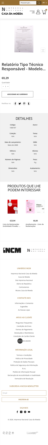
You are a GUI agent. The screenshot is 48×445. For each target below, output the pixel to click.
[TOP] (3, 3)
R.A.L (24, 368)
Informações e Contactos (24, 303)
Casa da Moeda (24, 277)
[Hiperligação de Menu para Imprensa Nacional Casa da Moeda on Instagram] (25, 412)
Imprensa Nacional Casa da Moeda (27, 419)
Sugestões (24, 307)
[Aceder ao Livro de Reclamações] (24, 341)
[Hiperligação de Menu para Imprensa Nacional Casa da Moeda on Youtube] (29, 412)
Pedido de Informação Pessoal (24, 372)
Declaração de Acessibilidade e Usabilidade (24, 375)
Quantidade (6, 82)
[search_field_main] (39, 3)
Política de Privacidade (24, 358)
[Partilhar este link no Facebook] (15, 103)
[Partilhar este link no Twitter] (19, 103)
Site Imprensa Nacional (24, 280)
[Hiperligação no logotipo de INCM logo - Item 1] (12, 250)
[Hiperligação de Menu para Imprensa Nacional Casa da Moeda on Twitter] (21, 412)
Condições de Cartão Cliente (24, 336)
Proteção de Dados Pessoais (24, 362)
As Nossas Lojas (24, 310)
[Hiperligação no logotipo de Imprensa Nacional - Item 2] (36, 250)
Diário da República (24, 284)
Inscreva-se (23, 399)
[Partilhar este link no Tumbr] (28, 103)
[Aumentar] (43, 50)
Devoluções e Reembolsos (24, 333)
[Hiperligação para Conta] (38, 12)
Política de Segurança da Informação (24, 365)
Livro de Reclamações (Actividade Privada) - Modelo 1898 (11, 225)
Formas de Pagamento (24, 329)
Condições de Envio (24, 326)
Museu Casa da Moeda (24, 290)
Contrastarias (24, 287)
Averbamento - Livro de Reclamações (35, 225)
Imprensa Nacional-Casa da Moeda (24, 274)
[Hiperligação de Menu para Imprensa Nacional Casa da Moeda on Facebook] (17, 412)
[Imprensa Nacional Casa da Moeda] (12, 12)
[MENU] (32, 12)
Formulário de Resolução (24, 379)
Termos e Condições (24, 355)
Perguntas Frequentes (24, 323)
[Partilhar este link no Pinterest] (24, 103)
